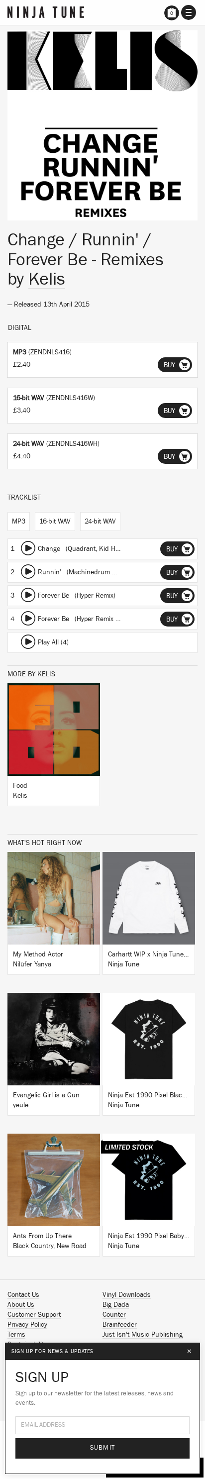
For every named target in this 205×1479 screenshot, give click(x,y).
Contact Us (23, 1294)
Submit (102, 1448)
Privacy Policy (27, 1324)
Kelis (46, 279)
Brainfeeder (119, 1324)
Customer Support (34, 1314)
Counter (114, 1314)
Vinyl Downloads (126, 1294)
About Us (20, 1304)
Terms (16, 1334)
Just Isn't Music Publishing (142, 1334)
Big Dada (115, 1304)
